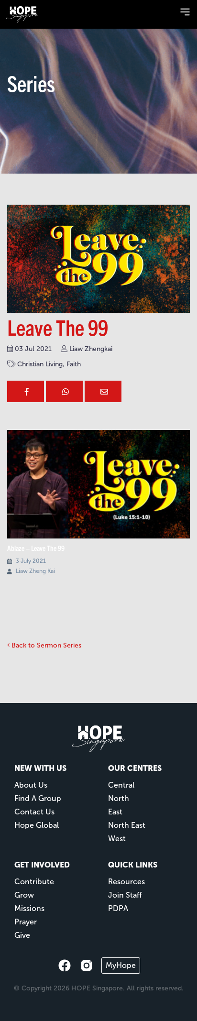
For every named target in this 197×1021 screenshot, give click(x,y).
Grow (24, 895)
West (117, 838)
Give (22, 935)
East (115, 812)
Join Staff (125, 895)
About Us (30, 785)
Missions (29, 908)
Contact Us (34, 812)
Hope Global (36, 825)
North (118, 798)
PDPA (118, 908)
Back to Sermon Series (45, 645)
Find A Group (37, 798)
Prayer (25, 922)
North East (126, 825)
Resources (126, 882)
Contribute (34, 882)
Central (121, 785)
